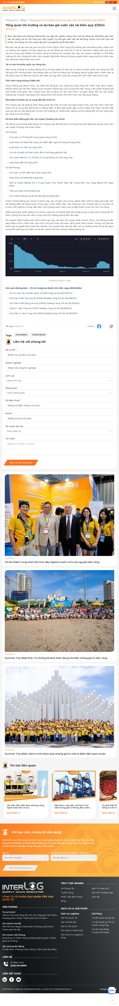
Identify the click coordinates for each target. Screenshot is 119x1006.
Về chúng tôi (67, 888)
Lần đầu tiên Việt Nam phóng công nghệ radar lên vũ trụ (25, 806)
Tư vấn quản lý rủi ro (103, 918)
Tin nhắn (10, 438)
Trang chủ (11, 20)
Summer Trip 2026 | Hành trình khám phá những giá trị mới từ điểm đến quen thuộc (55, 753)
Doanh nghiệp (14, 362)
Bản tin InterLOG (100, 888)
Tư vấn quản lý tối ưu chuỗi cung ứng (103, 923)
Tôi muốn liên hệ (14, 426)
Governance (38, 334)
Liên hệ (95, 896)
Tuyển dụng (67, 892)
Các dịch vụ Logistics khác (72, 936)
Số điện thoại (13, 400)
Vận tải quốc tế (69, 918)
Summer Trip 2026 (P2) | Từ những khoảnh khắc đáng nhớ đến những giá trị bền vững (56, 658)
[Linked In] (4, 979)
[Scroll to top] (112, 1000)
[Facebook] (11, 979)
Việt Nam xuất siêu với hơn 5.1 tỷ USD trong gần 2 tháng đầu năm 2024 (71, 806)
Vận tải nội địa (68, 922)
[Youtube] (18, 979)
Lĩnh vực (10, 375)
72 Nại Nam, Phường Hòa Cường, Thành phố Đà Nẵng (29, 949)
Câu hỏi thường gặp (102, 892)
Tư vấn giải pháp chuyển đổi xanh (100, 931)
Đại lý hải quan (69, 926)
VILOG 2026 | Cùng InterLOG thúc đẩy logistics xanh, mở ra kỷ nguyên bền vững (52, 562)
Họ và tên (11, 349)
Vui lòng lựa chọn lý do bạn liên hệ (69, 853)
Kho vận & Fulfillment (72, 930)
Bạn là (5, 853)
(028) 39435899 (18, 2)
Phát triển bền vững (71, 896)
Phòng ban (11, 388)
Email (9, 413)
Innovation (21, 334)
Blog (23, 20)
